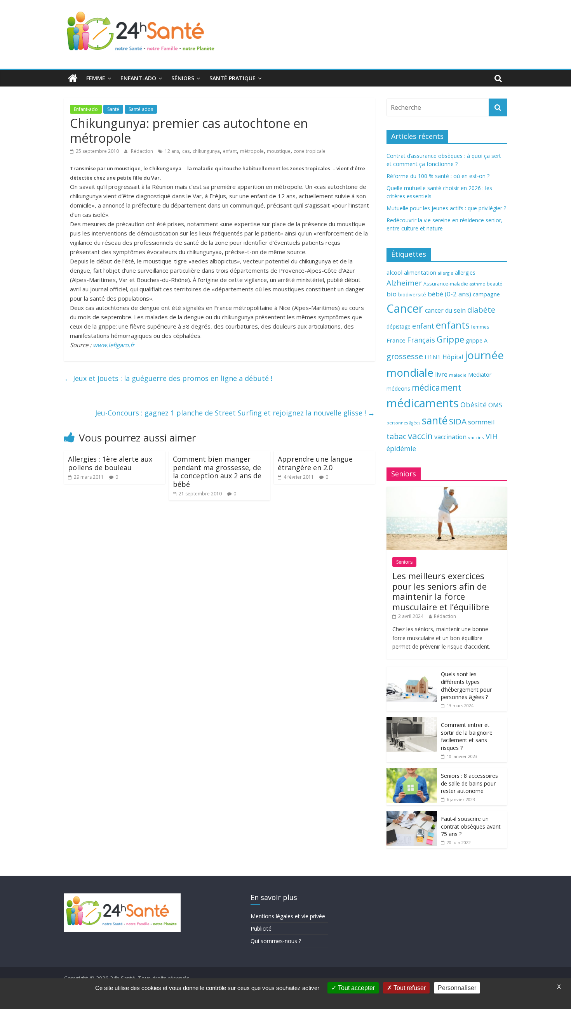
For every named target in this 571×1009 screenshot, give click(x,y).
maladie (458, 375)
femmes (480, 327)
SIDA (458, 421)
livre (441, 374)
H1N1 (433, 357)
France (396, 340)
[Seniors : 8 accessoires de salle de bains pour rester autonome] (411, 772)
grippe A (476, 340)
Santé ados (141, 109)
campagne (486, 294)
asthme (477, 284)
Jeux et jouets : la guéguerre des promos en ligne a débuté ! (168, 378)
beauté (494, 283)
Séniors (182, 78)
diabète (481, 309)
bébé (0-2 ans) (449, 293)
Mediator (479, 374)
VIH (492, 436)
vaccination (450, 437)
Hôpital (452, 357)
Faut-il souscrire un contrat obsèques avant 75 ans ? (471, 826)
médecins (398, 388)
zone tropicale (310, 151)
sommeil (481, 421)
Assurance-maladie (445, 283)
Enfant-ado (138, 78)
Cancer (404, 308)
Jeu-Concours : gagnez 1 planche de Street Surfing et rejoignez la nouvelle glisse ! (235, 412)
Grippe (450, 339)
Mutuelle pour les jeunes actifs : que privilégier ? (446, 208)
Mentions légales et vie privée (288, 916)
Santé (113, 109)
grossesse (404, 356)
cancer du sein (445, 310)
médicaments (422, 403)
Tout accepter (355, 988)
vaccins (476, 437)
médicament (436, 387)
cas (186, 151)
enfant (230, 151)
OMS (495, 404)
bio (391, 293)
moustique (279, 151)
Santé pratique (232, 78)
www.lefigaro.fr (113, 345)
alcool (394, 272)
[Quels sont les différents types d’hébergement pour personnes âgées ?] (411, 670)
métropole (252, 151)
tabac (396, 436)
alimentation (420, 272)
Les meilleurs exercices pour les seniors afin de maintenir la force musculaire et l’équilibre (440, 591)
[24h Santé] (73, 78)
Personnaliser (457, 988)
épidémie (401, 448)
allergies (465, 272)
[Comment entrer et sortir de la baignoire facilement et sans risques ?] (411, 721)
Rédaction (142, 151)
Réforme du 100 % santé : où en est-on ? (437, 176)
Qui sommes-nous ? (276, 941)
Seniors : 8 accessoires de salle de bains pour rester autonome (469, 783)
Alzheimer (404, 283)
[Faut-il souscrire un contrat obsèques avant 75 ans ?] (411, 815)
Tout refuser (409, 988)
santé (434, 420)
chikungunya (206, 151)
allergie (445, 273)
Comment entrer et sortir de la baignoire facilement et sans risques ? (467, 736)
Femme (95, 78)
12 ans (172, 151)
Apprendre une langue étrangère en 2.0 (315, 463)
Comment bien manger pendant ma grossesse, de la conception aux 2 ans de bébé (217, 471)
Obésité (473, 404)
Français (421, 339)
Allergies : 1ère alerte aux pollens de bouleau (110, 463)
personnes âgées (403, 423)
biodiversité (412, 294)
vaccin (420, 436)
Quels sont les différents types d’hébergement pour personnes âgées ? (466, 685)
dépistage (398, 326)
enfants (453, 324)
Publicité (261, 928)
